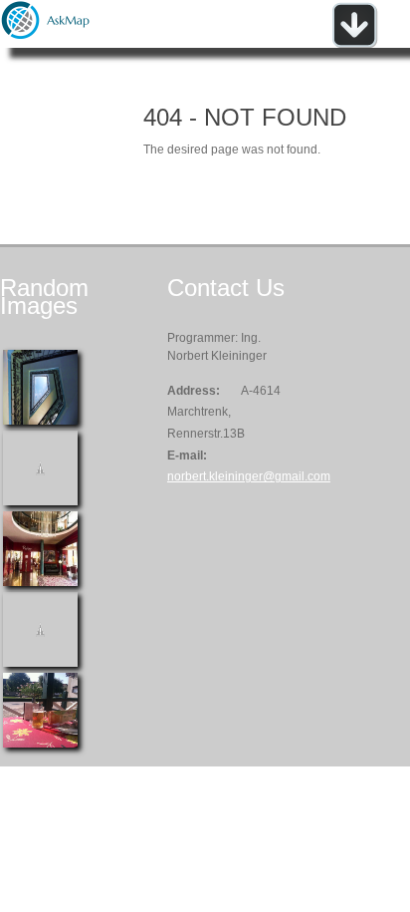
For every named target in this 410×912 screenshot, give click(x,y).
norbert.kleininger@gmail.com (248, 476)
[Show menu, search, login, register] (354, 44)
